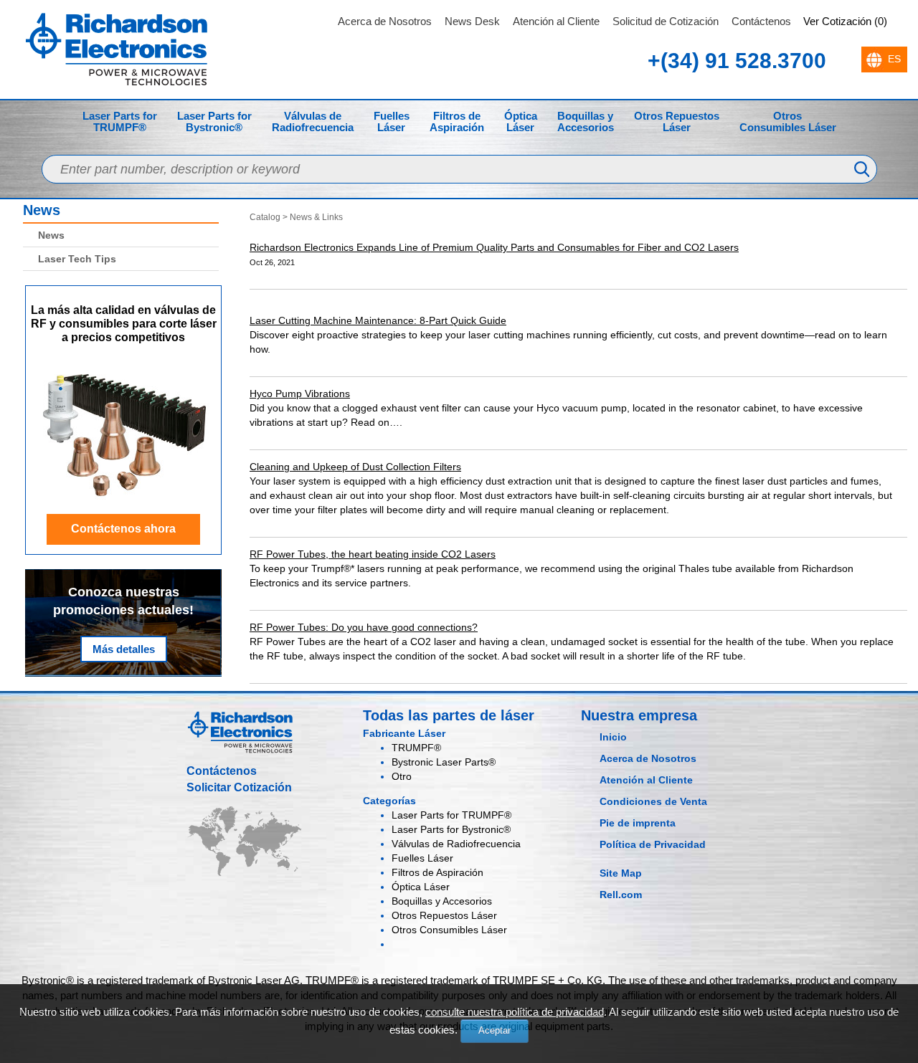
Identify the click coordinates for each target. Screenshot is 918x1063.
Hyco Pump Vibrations (300, 393)
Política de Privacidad (653, 844)
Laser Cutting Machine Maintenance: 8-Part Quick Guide (378, 320)
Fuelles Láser (392, 122)
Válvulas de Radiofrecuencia (313, 122)
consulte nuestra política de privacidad (514, 1012)
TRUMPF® (416, 747)
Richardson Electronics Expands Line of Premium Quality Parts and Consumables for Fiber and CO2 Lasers (494, 247)
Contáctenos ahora (123, 529)
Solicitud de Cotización (665, 21)
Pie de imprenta (638, 823)
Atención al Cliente (556, 21)
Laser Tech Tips (77, 258)
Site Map (621, 873)
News (41, 210)
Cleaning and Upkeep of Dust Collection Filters (355, 466)
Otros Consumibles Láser (787, 122)
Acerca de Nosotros (385, 21)
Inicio (613, 737)
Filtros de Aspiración (457, 122)
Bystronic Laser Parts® (444, 762)
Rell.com (621, 894)
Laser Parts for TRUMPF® (119, 122)
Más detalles (124, 649)
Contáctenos (761, 21)
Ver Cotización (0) (845, 21)
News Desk (472, 21)
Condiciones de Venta (653, 801)
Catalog (265, 217)
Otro (402, 776)
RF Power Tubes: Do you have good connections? (364, 627)
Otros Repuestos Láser (676, 122)
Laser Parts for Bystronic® (214, 122)
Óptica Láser (520, 122)
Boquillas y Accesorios (585, 122)
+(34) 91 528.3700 (737, 60)
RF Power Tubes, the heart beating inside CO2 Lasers (373, 554)
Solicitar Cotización (239, 787)
